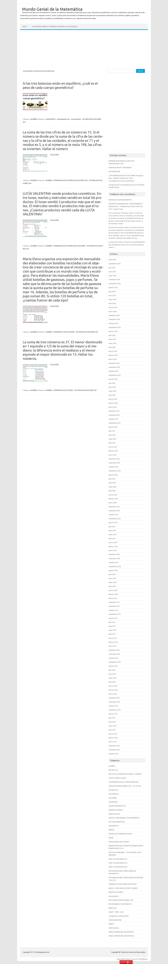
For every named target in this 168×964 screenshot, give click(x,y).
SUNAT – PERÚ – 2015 (116, 912)
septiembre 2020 (115, 471)
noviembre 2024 (114, 279)
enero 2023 (113, 359)
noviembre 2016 (114, 654)
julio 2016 (112, 670)
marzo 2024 (113, 307)
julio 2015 (112, 718)
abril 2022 (112, 395)
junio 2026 (112, 259)
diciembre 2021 (114, 411)
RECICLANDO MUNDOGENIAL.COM (121, 900)
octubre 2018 (113, 562)
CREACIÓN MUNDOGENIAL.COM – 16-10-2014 (125, 786)
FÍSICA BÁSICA (114, 794)
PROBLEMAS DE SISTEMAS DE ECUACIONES (69, 246)
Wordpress (144, 959)
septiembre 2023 (115, 327)
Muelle (111, 838)
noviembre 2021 (114, 415)
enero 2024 (113, 311)
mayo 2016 (112, 678)
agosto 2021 (113, 427)
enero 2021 (113, 455)
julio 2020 (112, 479)
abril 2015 (112, 730)
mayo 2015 (112, 726)
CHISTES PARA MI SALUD (117, 778)
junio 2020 (112, 483)
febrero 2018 (113, 594)
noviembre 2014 (114, 750)
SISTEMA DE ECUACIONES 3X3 (87, 332)
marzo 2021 (113, 447)
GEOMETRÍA (113, 802)
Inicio (25, 26)
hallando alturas (114, 814)
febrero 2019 (113, 546)
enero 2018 (113, 598)
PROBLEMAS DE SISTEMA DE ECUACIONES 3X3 (70, 180)
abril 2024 (112, 303)
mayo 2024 (112, 299)
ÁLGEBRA (49, 180)
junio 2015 (112, 722)
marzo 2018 (113, 590)
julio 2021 (112, 431)
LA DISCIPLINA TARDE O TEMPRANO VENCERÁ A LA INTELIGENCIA (54, 26)
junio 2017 (112, 626)
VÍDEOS (111, 924)
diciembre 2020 (114, 459)
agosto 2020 (113, 475)
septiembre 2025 (115, 263)
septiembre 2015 (115, 710)
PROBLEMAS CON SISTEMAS (64, 332)
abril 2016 (112, 682)
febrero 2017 (113, 642)
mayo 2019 (112, 534)
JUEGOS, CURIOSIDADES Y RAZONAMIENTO (124, 818)
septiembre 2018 (115, 566)
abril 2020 (112, 491)
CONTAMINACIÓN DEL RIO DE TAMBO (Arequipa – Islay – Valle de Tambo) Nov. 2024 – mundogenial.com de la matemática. (126, 178)
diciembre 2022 (114, 363)
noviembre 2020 (114, 463)
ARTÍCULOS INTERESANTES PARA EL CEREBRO (125, 774)
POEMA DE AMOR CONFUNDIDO (120, 167)
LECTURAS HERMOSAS (117, 822)
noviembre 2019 (114, 510)
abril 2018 (112, 586)
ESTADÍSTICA (113, 790)
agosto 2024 (113, 287)
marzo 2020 (113, 495)
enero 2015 (113, 742)
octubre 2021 (113, 419)
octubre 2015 (113, 706)
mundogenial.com (63, 119)
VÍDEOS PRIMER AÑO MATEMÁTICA (121, 932)
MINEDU (111, 830)
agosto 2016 (113, 666)
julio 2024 (112, 291)
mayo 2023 (112, 343)
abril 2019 (112, 538)
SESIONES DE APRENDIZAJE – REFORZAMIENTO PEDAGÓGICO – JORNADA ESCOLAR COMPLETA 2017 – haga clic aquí (126, 206)
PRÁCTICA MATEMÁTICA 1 (118, 859)
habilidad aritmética (116, 810)
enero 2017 (113, 646)
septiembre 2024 (115, 283)
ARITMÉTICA (113, 770)
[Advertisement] (84, 48)
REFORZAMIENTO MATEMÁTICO (120, 904)
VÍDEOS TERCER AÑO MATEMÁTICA (121, 936)
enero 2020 (113, 502)
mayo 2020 (112, 487)
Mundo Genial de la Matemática (52, 9)
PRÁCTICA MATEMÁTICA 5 (118, 867)
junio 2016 (112, 674)
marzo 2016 (113, 686)
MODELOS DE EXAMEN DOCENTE (120, 834)
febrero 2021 (113, 451)
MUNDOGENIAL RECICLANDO (119, 842)
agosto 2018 (113, 570)
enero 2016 (113, 694)
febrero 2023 (113, 355)
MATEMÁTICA (113, 826)
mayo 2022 (112, 391)
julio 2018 (112, 574)
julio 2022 (112, 383)
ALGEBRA (33, 119)
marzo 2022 (113, 399)
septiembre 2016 (115, 662)
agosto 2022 (113, 379)
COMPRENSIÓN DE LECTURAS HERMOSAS (123, 782)
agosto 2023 (113, 331)
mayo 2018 (112, 582)
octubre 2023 (113, 323)
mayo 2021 (112, 439)
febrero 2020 (113, 499)
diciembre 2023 (114, 315)
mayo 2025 (112, 275)
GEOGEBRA (113, 798)
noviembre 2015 (114, 702)
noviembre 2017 (114, 606)
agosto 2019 (113, 522)
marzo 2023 (113, 351)
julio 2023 (112, 335)
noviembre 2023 (114, 319)
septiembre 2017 (115, 614)
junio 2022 (112, 387)
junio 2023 (112, 339)
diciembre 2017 (114, 602)
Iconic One (120, 959)
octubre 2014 (113, 754)
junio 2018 (112, 578)
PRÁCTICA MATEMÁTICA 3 (118, 863)
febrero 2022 (113, 403)
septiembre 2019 (115, 518)
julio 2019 (112, 526)
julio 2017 (112, 622)
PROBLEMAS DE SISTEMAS (63, 390)
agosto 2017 (113, 618)
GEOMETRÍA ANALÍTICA (117, 806)
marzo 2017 (113, 638)
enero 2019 (113, 550)
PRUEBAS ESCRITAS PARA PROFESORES (123, 884)
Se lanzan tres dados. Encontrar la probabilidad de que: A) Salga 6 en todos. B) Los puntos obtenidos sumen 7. (127, 244)
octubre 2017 (113, 610)
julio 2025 (112, 267)
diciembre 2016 (114, 650)
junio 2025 (112, 271)
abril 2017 (112, 634)
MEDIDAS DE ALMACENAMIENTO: (120, 200)
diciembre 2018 (114, 554)
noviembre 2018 (114, 558)
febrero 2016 (113, 690)
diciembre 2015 (114, 698)
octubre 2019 (113, 514)
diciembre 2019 (114, 507)
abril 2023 (112, 347)
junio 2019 (112, 530)
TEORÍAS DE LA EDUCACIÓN (118, 916)
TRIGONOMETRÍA (115, 920)
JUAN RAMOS (51, 119)
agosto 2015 (113, 714)
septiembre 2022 (115, 375)
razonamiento (76, 119)
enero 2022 (113, 407)
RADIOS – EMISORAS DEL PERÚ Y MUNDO (123, 888)
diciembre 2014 (114, 746)
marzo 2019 (113, 542)
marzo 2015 (113, 734)
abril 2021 (112, 443)
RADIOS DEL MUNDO (116, 892)
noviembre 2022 (114, 367)
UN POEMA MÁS (114, 171)
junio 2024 (112, 295)
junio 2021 (112, 435)
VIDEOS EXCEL (114, 928)
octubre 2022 (113, 371)
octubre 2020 (113, 467)
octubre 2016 (113, 658)
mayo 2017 (112, 630)
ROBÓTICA (112, 908)
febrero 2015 (113, 738)
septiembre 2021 (115, 423)
